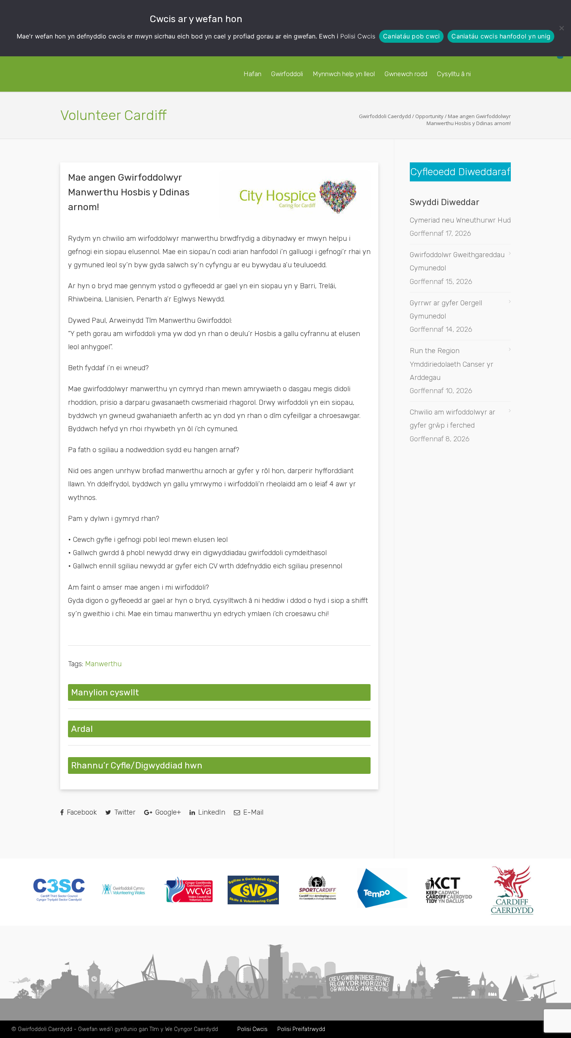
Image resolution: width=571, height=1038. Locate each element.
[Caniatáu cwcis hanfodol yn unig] (561, 28)
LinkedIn (210, 812)
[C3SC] (59, 899)
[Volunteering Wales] (123, 896)
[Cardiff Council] (512, 913)
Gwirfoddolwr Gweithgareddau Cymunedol (457, 261)
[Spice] (382, 913)
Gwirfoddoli (287, 74)
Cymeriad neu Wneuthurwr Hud (460, 220)
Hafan (252, 74)
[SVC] (253, 902)
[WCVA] (188, 901)
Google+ (167, 812)
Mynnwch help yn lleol (344, 74)
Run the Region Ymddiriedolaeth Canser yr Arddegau (451, 364)
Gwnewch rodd (406, 74)
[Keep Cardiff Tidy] (447, 913)
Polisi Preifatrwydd (301, 1029)
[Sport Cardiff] (317, 908)
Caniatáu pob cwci (411, 36)
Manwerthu (103, 664)
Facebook (81, 812)
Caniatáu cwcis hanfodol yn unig (500, 36)
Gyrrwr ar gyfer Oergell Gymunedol (446, 309)
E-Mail (252, 812)
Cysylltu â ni (454, 74)
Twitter (124, 812)
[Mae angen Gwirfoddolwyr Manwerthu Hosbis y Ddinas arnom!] (295, 195)
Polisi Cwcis (357, 36)
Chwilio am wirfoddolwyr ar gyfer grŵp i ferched (452, 419)
